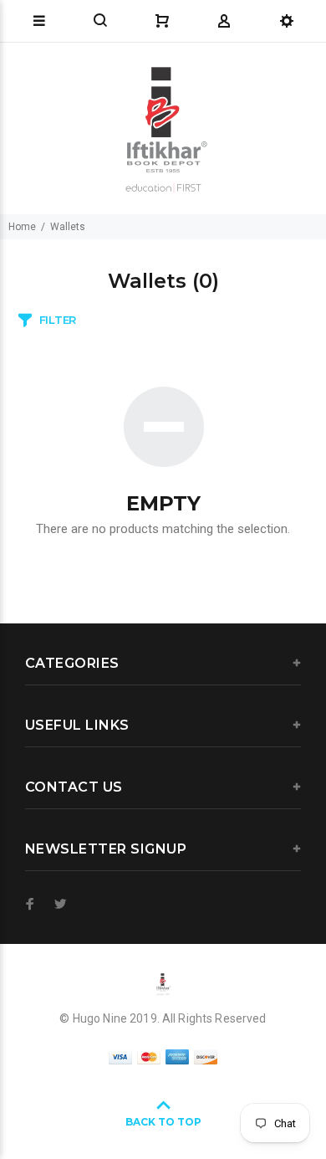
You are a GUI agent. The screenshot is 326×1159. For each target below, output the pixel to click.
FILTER (57, 319)
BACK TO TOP (163, 1121)
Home (22, 227)
